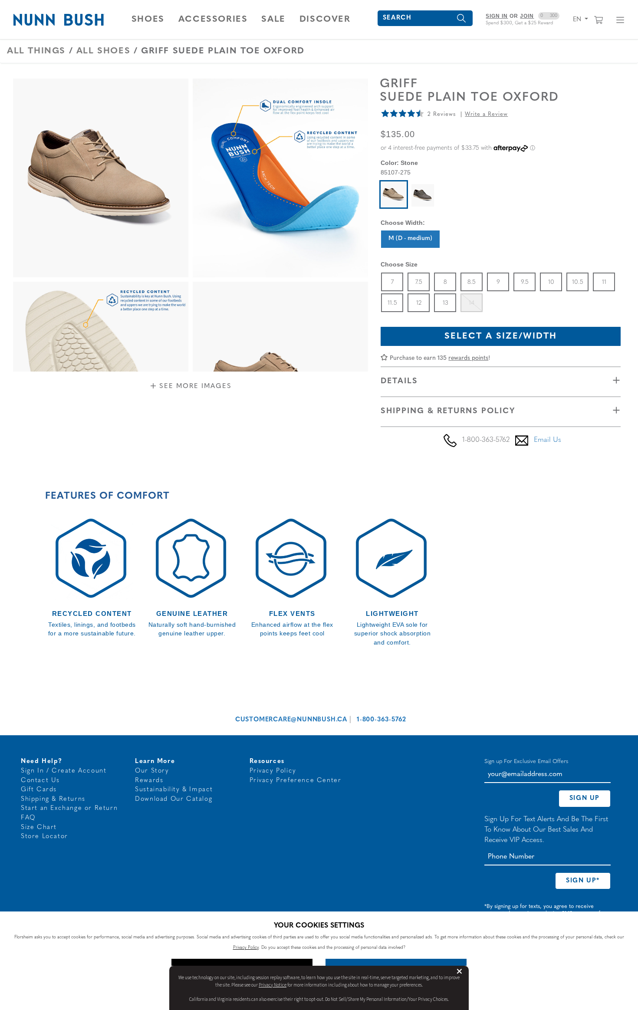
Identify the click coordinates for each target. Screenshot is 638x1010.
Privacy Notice (272, 985)
